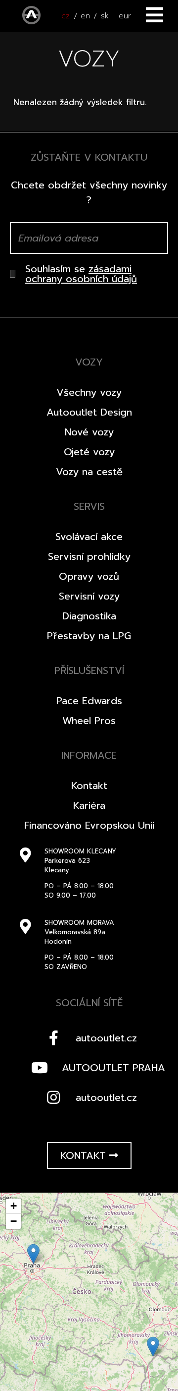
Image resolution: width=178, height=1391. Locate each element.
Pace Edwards (89, 700)
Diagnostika (89, 615)
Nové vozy (89, 431)
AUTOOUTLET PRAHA (113, 1067)
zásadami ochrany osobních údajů (81, 273)
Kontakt (89, 785)
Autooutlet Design (89, 412)
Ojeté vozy (89, 451)
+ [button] (13, 1206)
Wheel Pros (89, 720)
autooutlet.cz (106, 1037)
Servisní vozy (89, 596)
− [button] (13, 1221)
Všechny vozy (89, 392)
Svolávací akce (89, 536)
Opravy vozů (89, 576)
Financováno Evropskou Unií (89, 825)
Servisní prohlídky (89, 556)
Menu (154, 14)
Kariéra (89, 805)
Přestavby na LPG (89, 635)
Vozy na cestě (89, 471)
